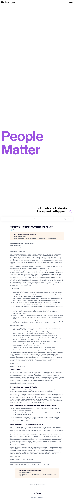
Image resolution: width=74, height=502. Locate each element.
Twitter (18, 383)
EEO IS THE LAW (15, 456)
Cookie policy (40, 497)
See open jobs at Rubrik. (20, 236)
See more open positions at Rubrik (37, 484)
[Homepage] (8, 2)
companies (17, 219)
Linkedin (12, 383)
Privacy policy (34, 497)
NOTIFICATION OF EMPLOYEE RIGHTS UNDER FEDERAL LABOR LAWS (29, 464)
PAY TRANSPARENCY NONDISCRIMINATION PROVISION (25, 462)
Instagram (23, 383)
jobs (6, 219)
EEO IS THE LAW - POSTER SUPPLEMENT (21, 459)
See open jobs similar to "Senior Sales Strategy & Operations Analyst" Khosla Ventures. (35, 238)
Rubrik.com (30, 383)
